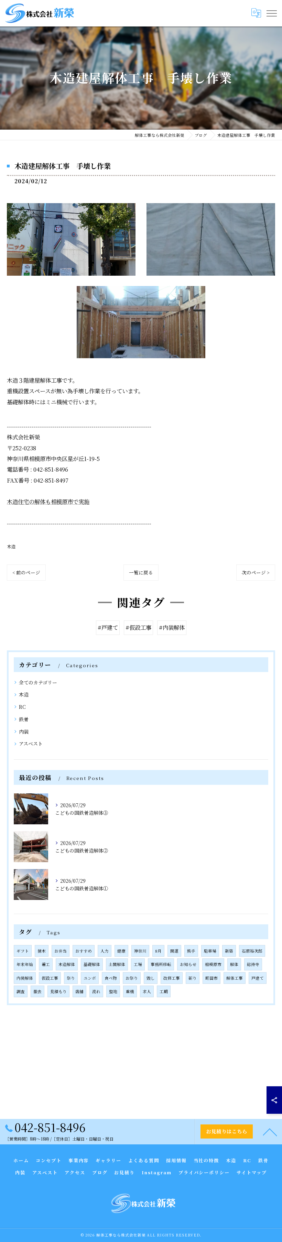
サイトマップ (252, 1172)
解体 (234, 964)
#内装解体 (172, 627)
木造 (11, 546)
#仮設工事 (138, 627)
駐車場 (210, 951)
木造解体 (66, 964)
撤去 (37, 991)
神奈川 (140, 951)
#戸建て (108, 627)
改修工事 (171, 978)
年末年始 (25, 964)
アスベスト (31, 743)
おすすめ (83, 951)
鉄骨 (24, 719)
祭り (71, 978)
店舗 (79, 991)
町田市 (211, 978)
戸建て (257, 978)
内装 (24, 731)
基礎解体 (92, 964)
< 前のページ (26, 572)
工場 (138, 964)
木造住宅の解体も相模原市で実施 (48, 501)
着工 (46, 964)
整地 (113, 991)
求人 (147, 991)
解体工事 (234, 978)
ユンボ (90, 978)
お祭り (132, 978)
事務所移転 (161, 964)
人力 (104, 951)
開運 (174, 951)
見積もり (58, 991)
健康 (121, 951)
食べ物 (111, 978)
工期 (164, 991)
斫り (192, 978)
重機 (130, 991)
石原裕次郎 (252, 951)
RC (22, 706)
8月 (158, 951)
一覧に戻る (141, 572)
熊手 (191, 951)
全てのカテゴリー (38, 682)
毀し (151, 978)
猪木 (41, 951)
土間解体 (117, 964)
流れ (96, 991)
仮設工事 (50, 978)
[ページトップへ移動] (270, 1132)
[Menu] (271, 13)
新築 (229, 951)
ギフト (23, 951)
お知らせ (188, 964)
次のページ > (256, 572)
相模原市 (213, 964)
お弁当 (60, 951)
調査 (21, 991)
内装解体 (25, 978)
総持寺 (253, 964)
